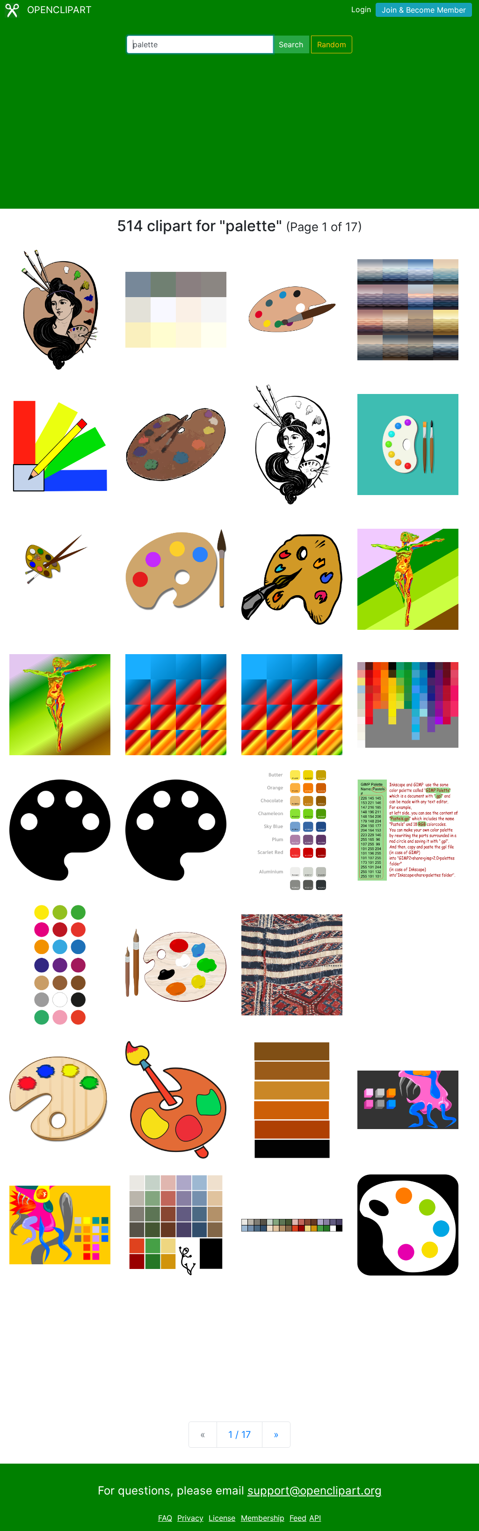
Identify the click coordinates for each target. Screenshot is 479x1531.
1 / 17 (239, 1434)
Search (291, 44)
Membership (262, 1518)
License (222, 1518)
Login (361, 9)
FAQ (165, 1518)
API (315, 1518)
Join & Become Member (424, 10)
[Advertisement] (239, 131)
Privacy (190, 1518)
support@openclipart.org (314, 1490)
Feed (298, 1518)
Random (331, 44)
